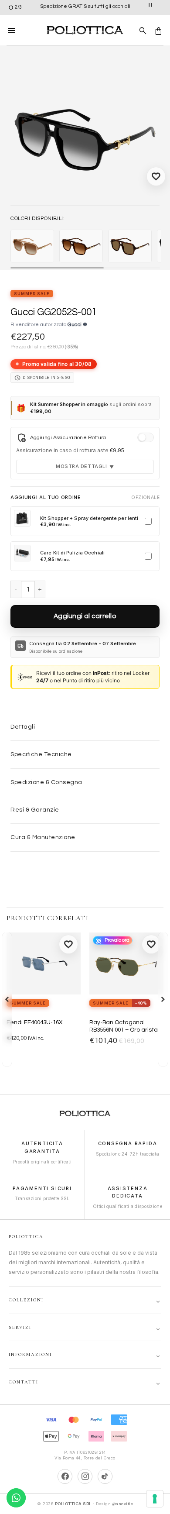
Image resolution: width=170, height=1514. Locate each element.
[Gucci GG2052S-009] (130, 246)
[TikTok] (105, 1476)
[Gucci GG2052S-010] (32, 246)
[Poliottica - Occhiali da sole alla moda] (85, 30)
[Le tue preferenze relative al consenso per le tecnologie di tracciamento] (154, 1498)
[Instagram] (85, 1476)
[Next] (163, 999)
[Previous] (7, 999)
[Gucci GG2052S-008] (81, 246)
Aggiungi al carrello (85, 615)
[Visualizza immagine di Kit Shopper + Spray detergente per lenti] (22, 518)
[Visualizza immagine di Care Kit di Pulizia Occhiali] (22, 553)
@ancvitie (122, 1503)
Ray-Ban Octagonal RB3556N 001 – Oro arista (123, 1026)
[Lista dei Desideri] (156, 176)
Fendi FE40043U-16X (34, 1022)
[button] (12, 30)
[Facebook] (65, 1476)
